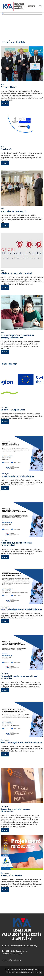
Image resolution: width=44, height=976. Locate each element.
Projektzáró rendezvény (11, 875)
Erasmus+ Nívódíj (8, 87)
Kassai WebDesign (23, 972)
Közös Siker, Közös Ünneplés (13, 211)
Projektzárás (6, 149)
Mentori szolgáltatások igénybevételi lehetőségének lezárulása (17, 336)
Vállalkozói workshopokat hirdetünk (16, 273)
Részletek (5, 103)
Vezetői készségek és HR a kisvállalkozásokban (21, 609)
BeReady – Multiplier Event (13, 409)
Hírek (2, 84)
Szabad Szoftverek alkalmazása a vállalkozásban (15, 810)
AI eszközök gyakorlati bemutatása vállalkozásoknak (16, 543)
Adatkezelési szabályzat (11, 960)
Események (5, 407)
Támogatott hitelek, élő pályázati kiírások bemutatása (19, 677)
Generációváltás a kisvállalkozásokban (17, 476)
